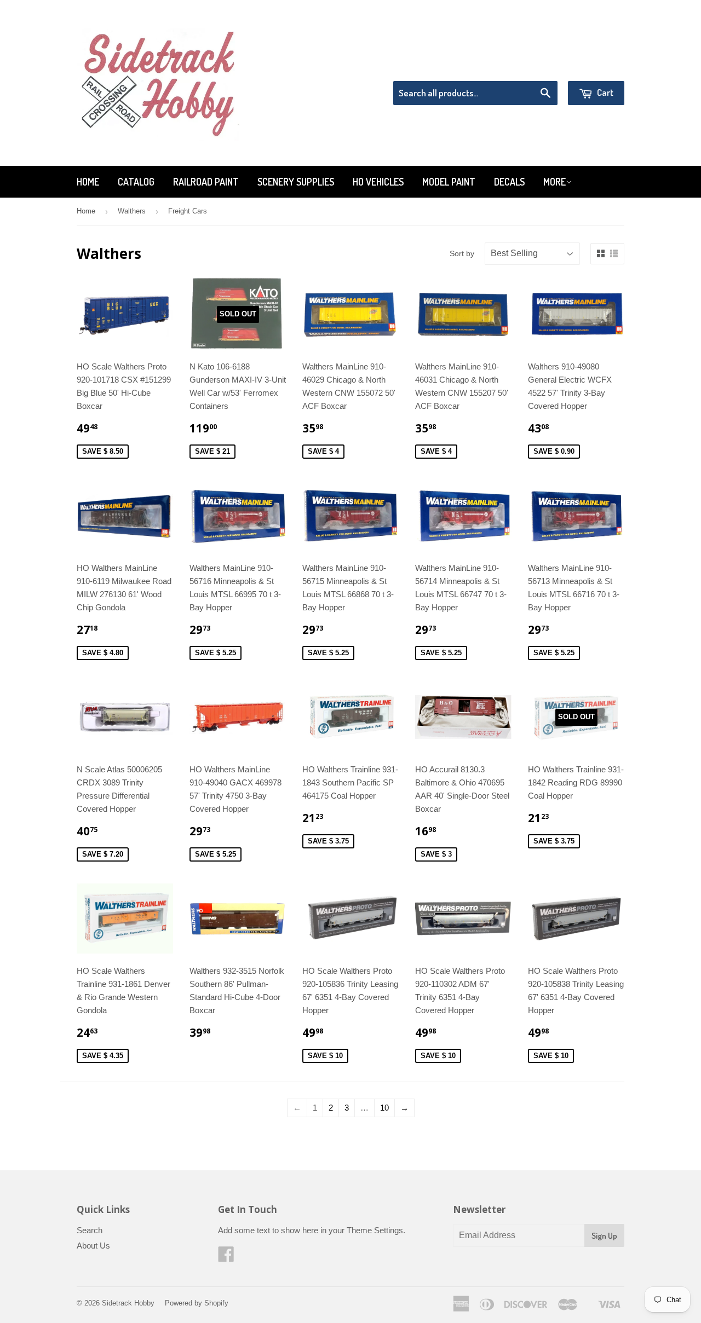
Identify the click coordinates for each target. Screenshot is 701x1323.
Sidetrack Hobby (128, 1303)
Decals (509, 182)
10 (384, 1107)
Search (89, 1230)
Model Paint (448, 182)
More (554, 182)
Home (88, 182)
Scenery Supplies (295, 182)
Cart (604, 92)
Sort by (462, 253)
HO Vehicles (378, 182)
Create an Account (593, 67)
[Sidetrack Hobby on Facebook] (226, 1257)
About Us (93, 1245)
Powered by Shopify (196, 1303)
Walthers (132, 211)
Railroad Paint (206, 182)
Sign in (534, 67)
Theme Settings (375, 1230)
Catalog (136, 182)
